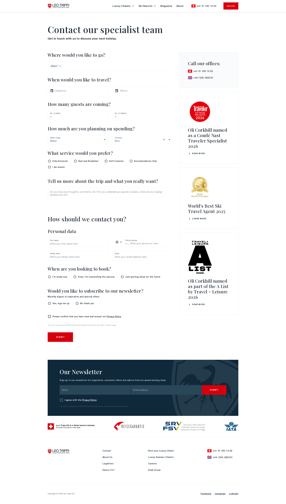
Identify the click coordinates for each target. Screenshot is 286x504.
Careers (152, 463)
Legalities (108, 463)
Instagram (220, 493)
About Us (107, 457)
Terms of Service (106, 325)
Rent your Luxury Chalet (161, 450)
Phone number (131, 240)
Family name (55, 253)
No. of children (121, 113)
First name (54, 240)
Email (117, 253)
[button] (59, 66)
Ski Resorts (145, 5)
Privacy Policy (114, 316)
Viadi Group (154, 470)
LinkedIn (233, 493)
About (180, 5)
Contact (106, 450)
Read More (198, 153)
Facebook (206, 493)
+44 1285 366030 (203, 77)
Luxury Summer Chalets (161, 457)
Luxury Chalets (121, 5)
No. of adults (55, 113)
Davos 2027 (108, 470)
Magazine (166, 5)
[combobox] (78, 139)
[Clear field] (164, 139)
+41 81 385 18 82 (206, 5)
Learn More (199, 218)
